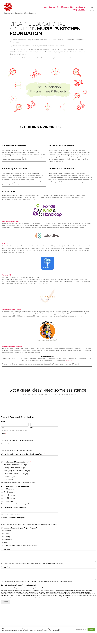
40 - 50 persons (9, 498)
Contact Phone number (9, 444)
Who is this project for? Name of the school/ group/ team (23, 454)
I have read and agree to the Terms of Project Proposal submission (27, 588)
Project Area (6, 567)
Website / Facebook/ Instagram (13, 518)
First (2, 427)
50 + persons (8, 501)
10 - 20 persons (9, 492)
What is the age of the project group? (16, 462)
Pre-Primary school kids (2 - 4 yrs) (16, 465)
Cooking (52, 7)
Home (45, 7)
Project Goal (6, 549)
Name (3, 421)
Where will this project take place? (14, 507)
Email (3, 434)
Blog (75, 10)
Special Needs (9, 480)
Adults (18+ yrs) (9, 477)
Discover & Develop (77, 7)
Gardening (7, 531)
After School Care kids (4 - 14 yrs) (16, 474)
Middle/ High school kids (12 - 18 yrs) (17, 471)
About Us (81, 10)
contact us (68, 360)
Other (5, 543)
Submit (5, 602)
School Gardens (63, 7)
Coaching (7, 537)
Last (31, 427)
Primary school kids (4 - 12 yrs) (15, 468)
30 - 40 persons (9, 495)
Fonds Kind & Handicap (10, 221)
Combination (8, 540)
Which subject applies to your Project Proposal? (19, 528)
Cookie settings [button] (81, 630)
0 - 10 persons (9, 489)
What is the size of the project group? (16, 486)
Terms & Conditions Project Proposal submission (20, 585)
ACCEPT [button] (91, 629)
